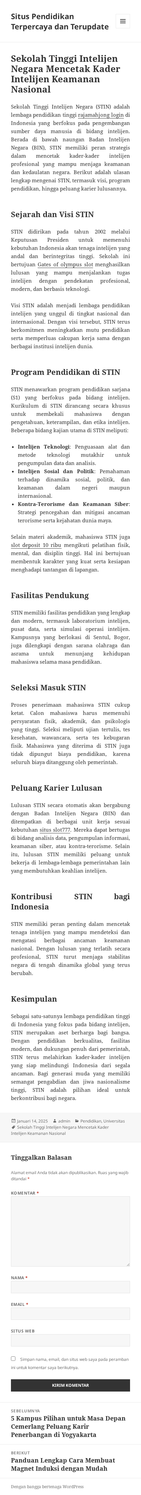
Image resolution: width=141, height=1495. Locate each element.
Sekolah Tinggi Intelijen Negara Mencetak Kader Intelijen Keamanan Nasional (60, 1130)
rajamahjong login (101, 114)
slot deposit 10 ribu (36, 544)
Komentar (25, 1193)
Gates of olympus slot (65, 264)
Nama (19, 1278)
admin (64, 1121)
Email (19, 1304)
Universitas (114, 1121)
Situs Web (23, 1331)
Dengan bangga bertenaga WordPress (47, 1487)
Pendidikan (90, 1121)
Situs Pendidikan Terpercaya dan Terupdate (60, 21)
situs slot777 (55, 829)
